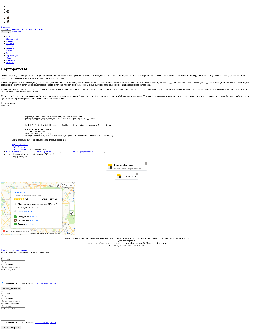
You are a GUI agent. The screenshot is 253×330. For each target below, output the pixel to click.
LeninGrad (16, 32)
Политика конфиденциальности (15, 250)
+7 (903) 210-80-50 (20, 149)
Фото (8, 58)
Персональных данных (45, 283)
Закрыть (5, 288)
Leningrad (5, 27)
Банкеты (10, 53)
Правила (10, 62)
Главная (9, 36)
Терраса (9, 46)
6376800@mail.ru (44, 152)
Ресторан (10, 43)
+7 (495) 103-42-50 (20, 147)
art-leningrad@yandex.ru (83, 152)
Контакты (10, 60)
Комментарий (8, 269)
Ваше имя (6, 259)
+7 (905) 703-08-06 (9, 29)
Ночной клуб (12, 39)
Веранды (10, 48)
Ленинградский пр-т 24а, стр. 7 (32, 29)
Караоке (10, 41)
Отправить (15, 288)
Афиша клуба (12, 55)
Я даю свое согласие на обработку (30, 283)
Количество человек (11, 303)
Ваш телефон (7, 264)
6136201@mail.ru (13, 152)
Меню (9, 51)
